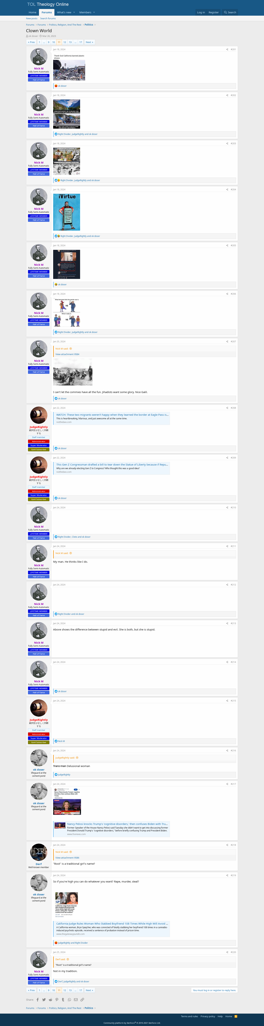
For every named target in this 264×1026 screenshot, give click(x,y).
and (71, 614)
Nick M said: (61, 348)
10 (53, 42)
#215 (233, 700)
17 (80, 42)
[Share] (227, 49)
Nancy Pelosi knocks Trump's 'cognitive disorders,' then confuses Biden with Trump (118, 824)
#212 (233, 584)
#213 (233, 623)
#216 (233, 750)
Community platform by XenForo (132, 1023)
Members (85, 12)
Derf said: (60, 959)
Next (88, 42)
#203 (233, 143)
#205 (233, 245)
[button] (74, 12)
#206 (233, 293)
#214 (233, 662)
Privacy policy (208, 1016)
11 (59, 42)
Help (220, 1016)
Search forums (48, 18)
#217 (233, 784)
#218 (233, 844)
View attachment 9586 (67, 857)
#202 (233, 95)
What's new (64, 12)
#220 (233, 952)
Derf (39, 864)
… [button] (44, 42)
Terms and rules (189, 1016)
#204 (233, 189)
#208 (233, 407)
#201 (233, 49)
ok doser (33, 36)
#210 (233, 507)
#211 (233, 546)
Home (32, 12)
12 (64, 42)
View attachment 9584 (67, 354)
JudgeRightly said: (65, 757)
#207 (233, 341)
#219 (233, 875)
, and (78, 134)
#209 (233, 457)
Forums (47, 12)
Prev (32, 42)
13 (70, 42)
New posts (31, 18)
